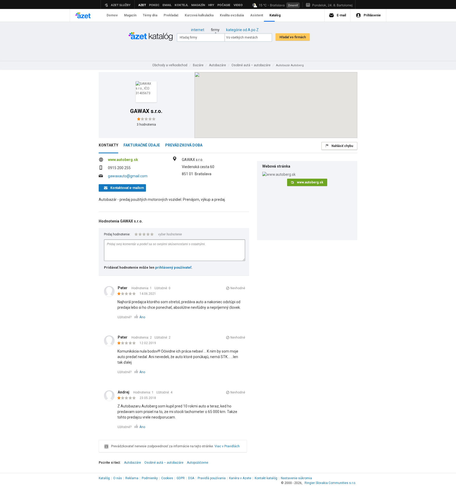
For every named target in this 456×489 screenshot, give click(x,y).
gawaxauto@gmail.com (128, 176)
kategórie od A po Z (242, 30)
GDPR (181, 478)
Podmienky (150, 478)
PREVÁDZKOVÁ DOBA (183, 145)
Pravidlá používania (212, 478)
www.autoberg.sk (123, 160)
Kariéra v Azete (240, 478)
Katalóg (104, 478)
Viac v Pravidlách (227, 446)
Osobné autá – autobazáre (163, 462)
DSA (191, 478)
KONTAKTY (108, 145)
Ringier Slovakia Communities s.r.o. (330, 483)
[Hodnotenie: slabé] (128, 294)
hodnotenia (146, 124)
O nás (117, 478)
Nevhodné (237, 288)
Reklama (131, 478)
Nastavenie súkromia (296, 478)
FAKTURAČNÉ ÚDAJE (142, 145)
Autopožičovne (197, 462)
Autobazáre (132, 462)
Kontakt (266, 478)
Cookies (167, 478)
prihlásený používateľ (173, 267)
